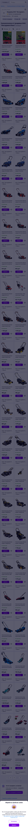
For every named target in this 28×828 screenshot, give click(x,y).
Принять (14, 825)
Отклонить (14, 821)
